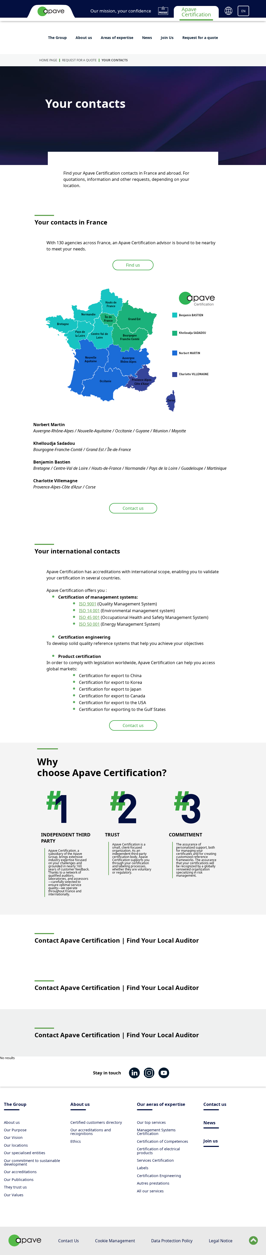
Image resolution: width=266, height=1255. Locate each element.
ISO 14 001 (89, 610)
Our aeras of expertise (161, 1104)
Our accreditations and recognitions (90, 1131)
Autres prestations (153, 1183)
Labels (142, 1167)
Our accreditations (20, 1171)
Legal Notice (220, 1241)
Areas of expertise (117, 37)
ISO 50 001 (89, 624)
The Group (57, 37)
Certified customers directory (96, 1122)
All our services (150, 1190)
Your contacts (115, 60)
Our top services (151, 1122)
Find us (133, 265)
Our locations (16, 1145)
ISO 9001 (87, 604)
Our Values (13, 1194)
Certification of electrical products (158, 1150)
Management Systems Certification (156, 1131)
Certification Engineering (159, 1175)
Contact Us (68, 1241)
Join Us (167, 37)
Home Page (48, 60)
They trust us (15, 1187)
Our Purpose (15, 1129)
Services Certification (155, 1160)
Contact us (133, 508)
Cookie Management (115, 1241)
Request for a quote (200, 37)
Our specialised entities (24, 1152)
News (147, 37)
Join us (210, 1141)
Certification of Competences (162, 1141)
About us (84, 37)
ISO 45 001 (89, 617)
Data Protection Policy (171, 1241)
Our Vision (13, 1137)
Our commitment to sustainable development (32, 1162)
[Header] (50, 11)
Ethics (75, 1141)
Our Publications (19, 1179)
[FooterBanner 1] (25, 1245)
